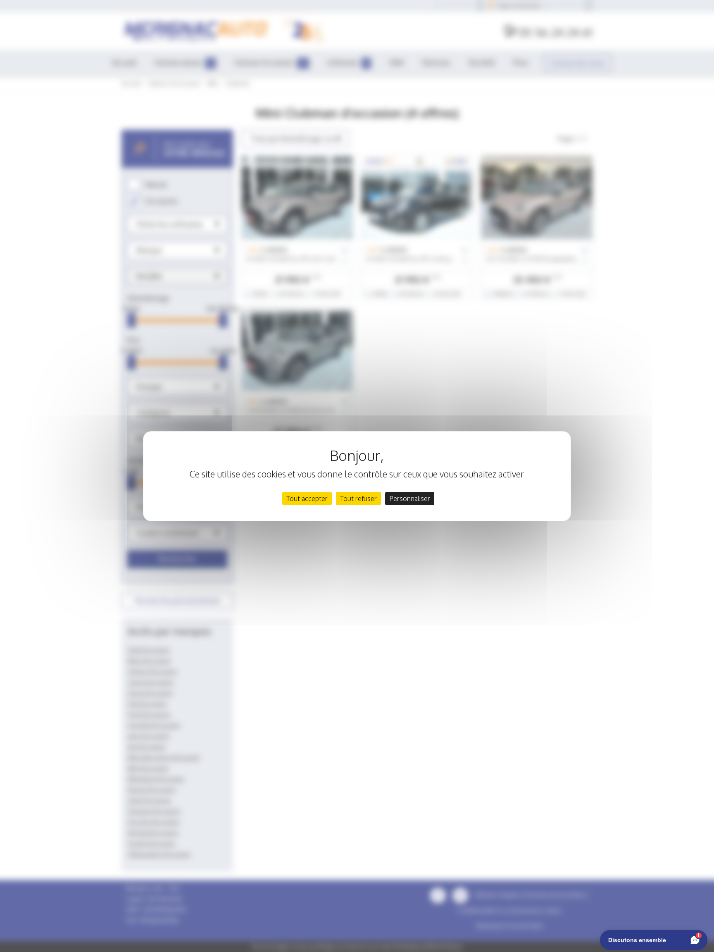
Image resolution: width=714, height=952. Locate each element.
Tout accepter (307, 498)
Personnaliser (409, 498)
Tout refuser (358, 498)
